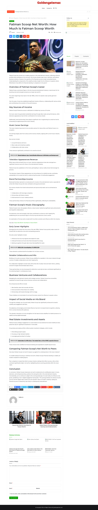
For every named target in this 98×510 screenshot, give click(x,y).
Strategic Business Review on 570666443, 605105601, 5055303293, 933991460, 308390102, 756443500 (38, 11)
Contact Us (49, 8)
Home (43, 8)
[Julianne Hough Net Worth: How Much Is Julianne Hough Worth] (17, 443)
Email (11, 488)
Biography (16, 18)
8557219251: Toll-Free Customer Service (50, 449)
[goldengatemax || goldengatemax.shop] (49, 2)
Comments (86, 56)
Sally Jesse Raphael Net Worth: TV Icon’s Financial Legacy (82, 204)
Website (38, 488)
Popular (77, 56)
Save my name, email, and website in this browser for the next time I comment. (28, 493)
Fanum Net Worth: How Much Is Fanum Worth (25, 222)
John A (13, 32)
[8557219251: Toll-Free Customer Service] (53, 443)
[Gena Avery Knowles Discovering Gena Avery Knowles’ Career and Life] (71, 190)
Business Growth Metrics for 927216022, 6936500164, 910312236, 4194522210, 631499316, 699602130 (82, 64)
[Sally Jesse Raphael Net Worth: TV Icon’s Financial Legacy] (71, 205)
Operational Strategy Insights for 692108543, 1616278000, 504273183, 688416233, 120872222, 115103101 (82, 85)
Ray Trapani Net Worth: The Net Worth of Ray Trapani (82, 211)
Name (11, 483)
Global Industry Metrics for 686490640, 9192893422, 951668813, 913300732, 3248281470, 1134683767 (82, 105)
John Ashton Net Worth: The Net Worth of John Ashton (34, 449)
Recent (68, 56)
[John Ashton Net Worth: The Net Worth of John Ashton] (35, 443)
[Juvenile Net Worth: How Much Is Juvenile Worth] (71, 198)
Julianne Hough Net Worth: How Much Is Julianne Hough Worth (17, 450)
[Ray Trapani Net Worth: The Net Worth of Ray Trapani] (71, 212)
